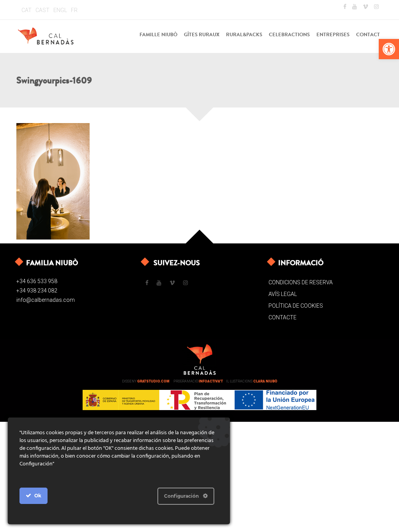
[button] (389, 49)
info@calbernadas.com (45, 300)
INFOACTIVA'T (211, 381)
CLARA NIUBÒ (265, 381)
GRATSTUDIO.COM (153, 381)
